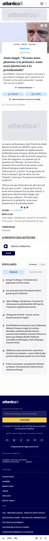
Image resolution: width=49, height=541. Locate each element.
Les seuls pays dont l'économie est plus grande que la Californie (23, 292)
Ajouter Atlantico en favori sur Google (26, 99)
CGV (4, 513)
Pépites (24, 44)
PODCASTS (6, 496)
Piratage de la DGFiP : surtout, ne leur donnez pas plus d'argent (22, 316)
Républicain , (20, 217)
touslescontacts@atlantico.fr (24, 447)
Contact (29, 462)
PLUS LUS (13, 272)
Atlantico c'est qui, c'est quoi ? (14, 460)
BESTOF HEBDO (8, 501)
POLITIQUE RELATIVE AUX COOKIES (15, 527)
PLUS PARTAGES (35, 272)
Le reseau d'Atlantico (10, 462)
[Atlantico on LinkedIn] (28, 440)
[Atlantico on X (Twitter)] (14, 440)
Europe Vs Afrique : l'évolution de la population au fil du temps (21, 281)
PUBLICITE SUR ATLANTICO (34, 513)
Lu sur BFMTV (16, 210)
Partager (14, 94)
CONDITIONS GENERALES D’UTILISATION (17, 532)
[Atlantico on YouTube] (41, 440)
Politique (32, 44)
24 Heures (33, 264)
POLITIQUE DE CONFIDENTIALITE (33, 518)
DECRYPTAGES (8, 477)
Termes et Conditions (26, 428)
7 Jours (42, 264)
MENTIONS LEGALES (15, 513)
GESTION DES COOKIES (11, 518)
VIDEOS (5, 491)
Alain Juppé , (8, 217)
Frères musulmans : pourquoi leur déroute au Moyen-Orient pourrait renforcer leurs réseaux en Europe (25, 367)
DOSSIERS (6, 481)
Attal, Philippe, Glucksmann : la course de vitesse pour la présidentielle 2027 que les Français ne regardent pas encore (25, 304)
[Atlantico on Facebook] (21, 440)
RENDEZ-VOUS (7, 486)
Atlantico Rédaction (25, 88)
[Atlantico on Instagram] (35, 440)
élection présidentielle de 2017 (29, 221)
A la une (16, 44)
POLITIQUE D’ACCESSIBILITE (13, 522)
